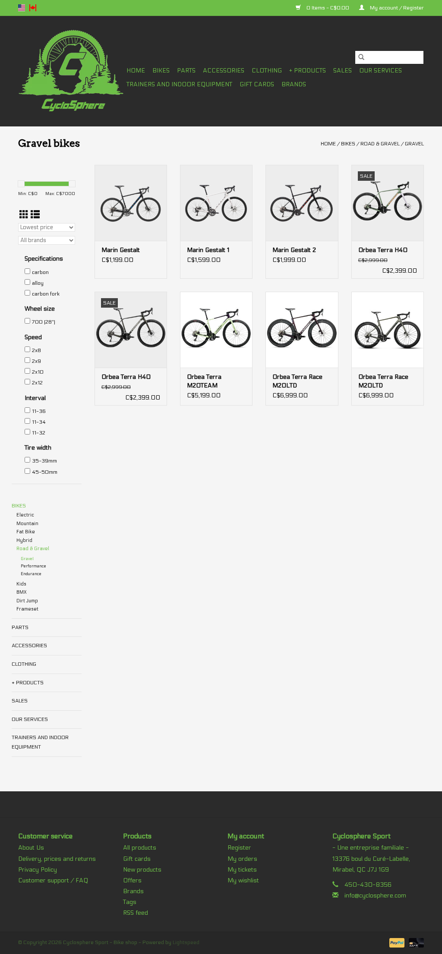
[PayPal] (396, 942)
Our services (380, 70)
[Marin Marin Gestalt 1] (216, 203)
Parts (186, 70)
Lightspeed (186, 942)
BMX (21, 592)
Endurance (31, 573)
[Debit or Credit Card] (415, 942)
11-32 (38, 433)
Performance (33, 566)
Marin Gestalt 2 (294, 250)
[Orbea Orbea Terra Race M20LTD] (301, 330)
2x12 (37, 383)
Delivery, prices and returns (57, 859)
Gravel (414, 144)
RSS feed (135, 912)
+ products (307, 70)
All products (139, 847)
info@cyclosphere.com (375, 895)
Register (239, 847)
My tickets (242, 869)
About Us (31, 847)
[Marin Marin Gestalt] (131, 203)
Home (135, 70)
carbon (40, 272)
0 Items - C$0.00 (327, 8)
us (21, 7)
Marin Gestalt (120, 250)
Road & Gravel (380, 144)
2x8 (36, 350)
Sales (342, 70)
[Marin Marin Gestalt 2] (301, 203)
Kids (21, 584)
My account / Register (396, 8)
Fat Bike (25, 532)
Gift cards (257, 84)
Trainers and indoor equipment (179, 84)
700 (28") (43, 322)
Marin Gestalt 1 (208, 250)
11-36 (39, 411)
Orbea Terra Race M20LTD (297, 381)
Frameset (27, 609)
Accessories (223, 70)
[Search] (361, 57)
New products (142, 869)
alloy (38, 283)
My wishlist (243, 880)
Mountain (27, 523)
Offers (132, 880)
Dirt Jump (27, 601)
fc (32, 7)
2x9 (36, 361)
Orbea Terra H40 (382, 250)
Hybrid (24, 540)
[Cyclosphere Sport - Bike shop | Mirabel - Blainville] (71, 71)
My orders (242, 859)
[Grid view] (23, 215)
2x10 (38, 372)
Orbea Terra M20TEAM (204, 381)
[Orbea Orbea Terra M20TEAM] (216, 330)
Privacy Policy (37, 869)
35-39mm (44, 461)
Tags (129, 902)
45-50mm (44, 472)
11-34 (39, 422)
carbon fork (46, 294)
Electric (25, 515)
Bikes (161, 70)
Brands (293, 84)
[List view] (35, 215)
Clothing (267, 70)
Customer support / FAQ (53, 880)
